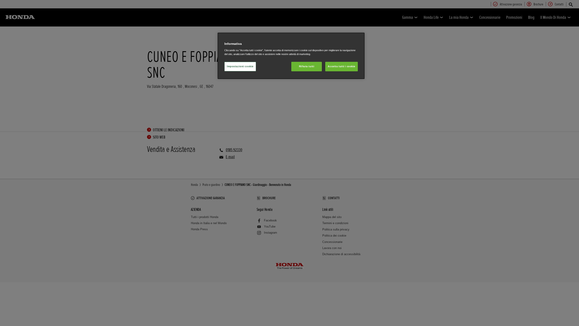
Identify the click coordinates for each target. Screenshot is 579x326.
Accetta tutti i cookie (341, 66)
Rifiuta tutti (306, 66)
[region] (291, 56)
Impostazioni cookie (240, 66)
